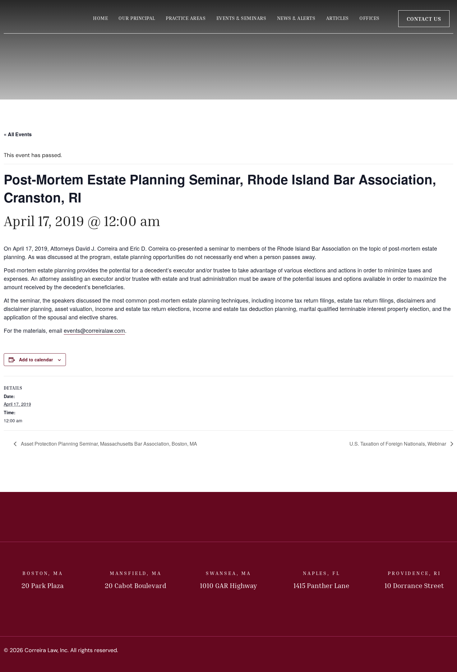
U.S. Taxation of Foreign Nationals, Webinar (398, 443)
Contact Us (424, 18)
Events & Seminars (241, 18)
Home (100, 18)
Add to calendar (36, 359)
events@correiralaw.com (94, 330)
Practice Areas (185, 18)
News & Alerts (296, 18)
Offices (369, 18)
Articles (337, 18)
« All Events (18, 134)
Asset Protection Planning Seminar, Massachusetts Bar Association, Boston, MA (108, 443)
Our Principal (136, 18)
